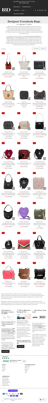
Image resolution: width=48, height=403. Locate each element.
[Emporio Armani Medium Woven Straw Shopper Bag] (8, 91)
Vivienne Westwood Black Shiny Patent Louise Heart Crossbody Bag (39, 165)
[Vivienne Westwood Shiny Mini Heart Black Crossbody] (24, 181)
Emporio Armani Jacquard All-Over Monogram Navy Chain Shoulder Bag (39, 105)
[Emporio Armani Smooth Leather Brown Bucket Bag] (8, 61)
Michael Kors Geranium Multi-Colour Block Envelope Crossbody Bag (24, 255)
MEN (20, 2)
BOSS (6, 346)
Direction (20, 346)
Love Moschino (37, 36)
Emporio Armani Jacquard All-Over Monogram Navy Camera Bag (8, 135)
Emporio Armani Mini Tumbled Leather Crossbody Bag (39, 75)
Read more (5, 351)
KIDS (28, 2)
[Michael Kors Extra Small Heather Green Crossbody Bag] (40, 211)
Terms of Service (6, 382)
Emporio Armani (29, 36)
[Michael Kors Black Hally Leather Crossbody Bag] (40, 271)
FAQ (26, 372)
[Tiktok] (6, 358)
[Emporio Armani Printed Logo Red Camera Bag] (24, 151)
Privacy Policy (5, 379)
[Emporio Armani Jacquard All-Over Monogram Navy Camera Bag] (8, 121)
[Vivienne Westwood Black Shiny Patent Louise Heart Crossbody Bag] (40, 151)
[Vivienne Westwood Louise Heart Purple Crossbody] (24, 211)
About (3, 367)
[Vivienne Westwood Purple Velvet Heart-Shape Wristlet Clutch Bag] (8, 151)
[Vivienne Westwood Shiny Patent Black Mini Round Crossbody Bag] (8, 241)
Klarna (26, 370)
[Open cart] (45, 10)
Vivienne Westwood (20, 37)
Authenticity (5, 383)
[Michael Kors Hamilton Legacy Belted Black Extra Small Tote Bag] (40, 241)
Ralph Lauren (12, 348)
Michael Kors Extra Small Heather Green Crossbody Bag (39, 225)
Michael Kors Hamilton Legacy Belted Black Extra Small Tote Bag (40, 255)
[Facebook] (2, 358)
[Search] (35, 10)
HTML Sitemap (5, 385)
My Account (27, 366)
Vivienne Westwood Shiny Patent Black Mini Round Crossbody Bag (8, 255)
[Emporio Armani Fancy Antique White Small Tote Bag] (24, 61)
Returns (27, 369)
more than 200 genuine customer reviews (8, 338)
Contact (4, 369)
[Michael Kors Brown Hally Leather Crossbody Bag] (24, 271)
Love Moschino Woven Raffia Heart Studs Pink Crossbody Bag (39, 195)
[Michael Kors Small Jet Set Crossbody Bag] (8, 271)
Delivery (27, 367)
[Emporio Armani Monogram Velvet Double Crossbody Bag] (40, 121)
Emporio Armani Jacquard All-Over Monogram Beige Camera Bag (24, 135)
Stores (3, 366)
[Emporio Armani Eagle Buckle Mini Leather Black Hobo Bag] (8, 181)
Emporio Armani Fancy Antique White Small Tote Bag (24, 75)
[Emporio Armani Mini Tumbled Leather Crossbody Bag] (40, 61)
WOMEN (24, 2)
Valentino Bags (9, 37)
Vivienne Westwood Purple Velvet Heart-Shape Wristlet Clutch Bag (8, 165)
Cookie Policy (5, 377)
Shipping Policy (6, 380)
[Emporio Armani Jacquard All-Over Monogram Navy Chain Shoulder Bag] (40, 91)
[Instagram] (4, 358)
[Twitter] (8, 358)
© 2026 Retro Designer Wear (10, 399)
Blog (3, 370)
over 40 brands (5, 345)
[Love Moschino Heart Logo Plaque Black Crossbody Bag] (8, 211)
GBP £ (42, 10)
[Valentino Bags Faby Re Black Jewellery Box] (24, 91)
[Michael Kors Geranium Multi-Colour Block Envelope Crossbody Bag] (24, 241)
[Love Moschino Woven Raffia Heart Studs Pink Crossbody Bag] (40, 181)
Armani (3, 346)
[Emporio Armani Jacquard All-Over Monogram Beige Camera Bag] (24, 121)
